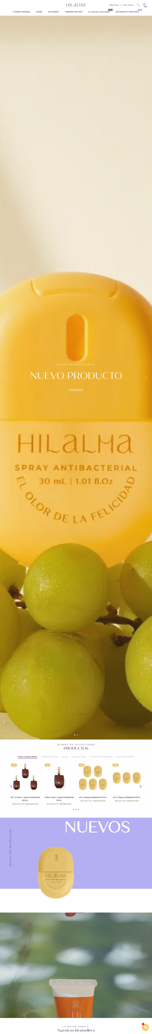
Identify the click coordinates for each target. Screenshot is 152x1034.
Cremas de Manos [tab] (49, 757)
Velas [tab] (65, 757)
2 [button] (77, 735)
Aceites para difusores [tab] (101, 757)
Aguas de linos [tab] (78, 757)
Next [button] (146, 378)
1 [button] (74, 735)
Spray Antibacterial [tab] (27, 757)
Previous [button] (6, 378)
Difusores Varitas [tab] (125, 757)
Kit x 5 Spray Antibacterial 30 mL (93, 797)
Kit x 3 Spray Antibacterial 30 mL (126, 797)
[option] (76, 378)
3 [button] (78, 809)
